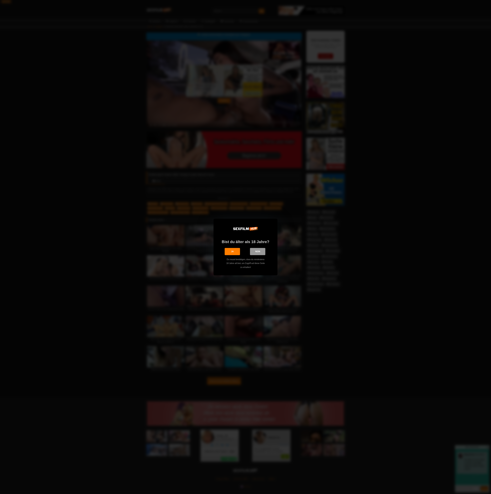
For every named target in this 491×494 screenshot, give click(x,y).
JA (232, 251)
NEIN (257, 251)
